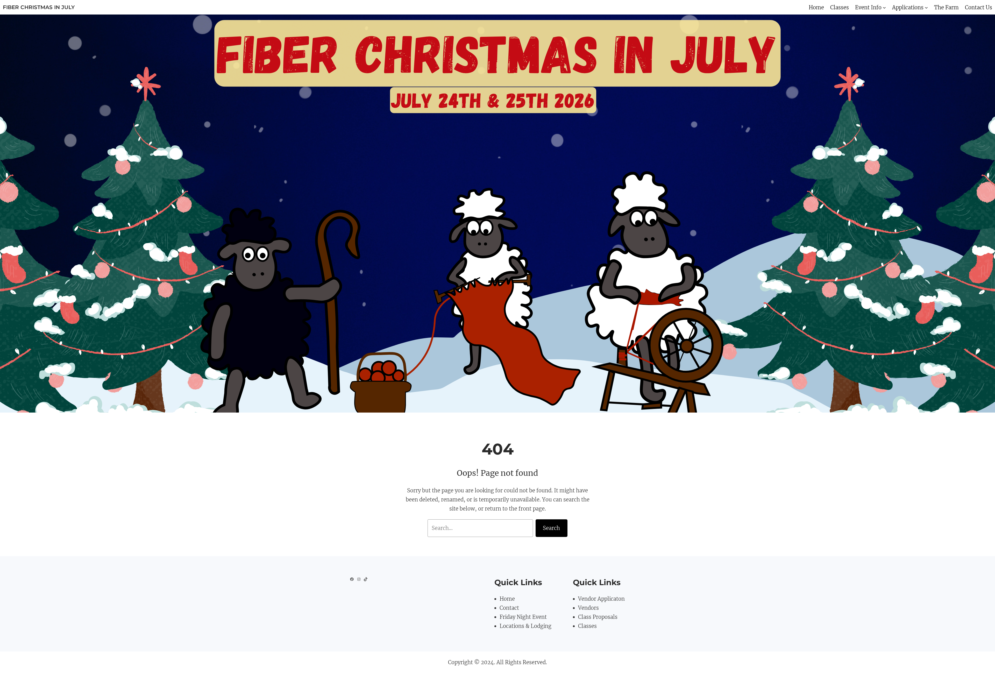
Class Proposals (597, 617)
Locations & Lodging (525, 626)
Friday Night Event (523, 617)
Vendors (588, 608)
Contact (509, 608)
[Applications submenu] (926, 7)
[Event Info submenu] (884, 7)
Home (507, 599)
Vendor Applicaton (601, 599)
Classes (587, 626)
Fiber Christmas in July (39, 7)
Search (551, 528)
